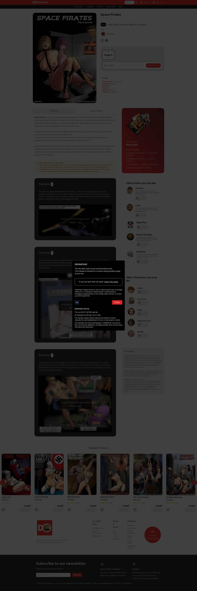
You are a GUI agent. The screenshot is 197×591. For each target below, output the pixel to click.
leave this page (111, 282)
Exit (77, 302)
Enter (117, 302)
